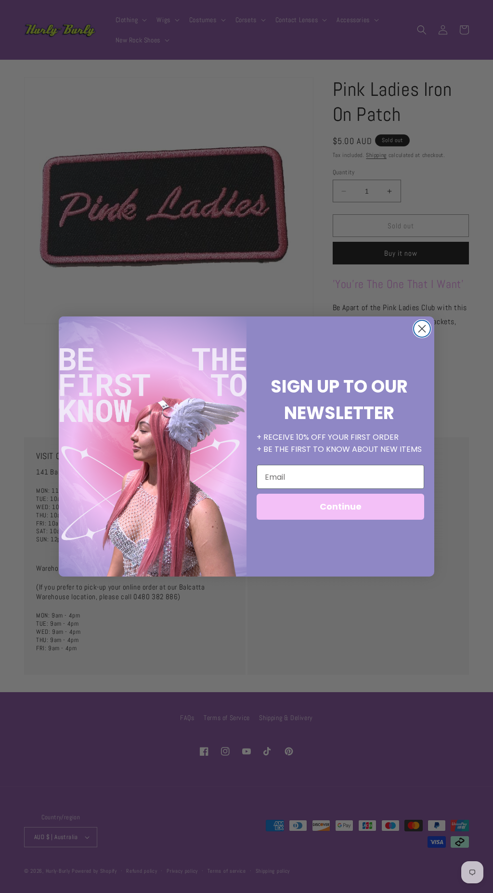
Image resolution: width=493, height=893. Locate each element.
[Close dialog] (422, 328)
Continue (341, 506)
